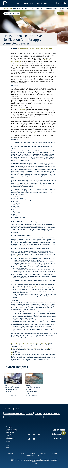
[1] (32, 117)
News (7, 443)
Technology (29, 413)
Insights (39, 3)
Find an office (58, 429)
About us (32, 3)
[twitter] (39, 433)
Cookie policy (32, 453)
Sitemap (39, 455)
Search (60, 3)
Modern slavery (43, 453)
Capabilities (25, 3)
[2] (34, 133)
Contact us (57, 438)
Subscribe (56, 434)
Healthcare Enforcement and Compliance (14, 413)
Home (4, 8)
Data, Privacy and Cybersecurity (51, 413)
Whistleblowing (54, 453)
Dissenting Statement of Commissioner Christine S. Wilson (32, 343)
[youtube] (34, 438)
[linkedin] (29, 438)
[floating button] (63, 433)
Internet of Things (9, 417)
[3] (17, 256)
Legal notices (21, 453)
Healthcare (38, 413)
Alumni (7, 447)
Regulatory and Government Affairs (24, 417)
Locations (8, 441)
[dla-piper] (6, 3)
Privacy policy (10, 453)
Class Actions (39, 417)
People (18, 3)
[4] (35, 286)
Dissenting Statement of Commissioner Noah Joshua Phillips (32, 348)
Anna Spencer (22, 48)
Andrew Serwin (48, 48)
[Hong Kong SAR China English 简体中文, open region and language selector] (64, 3)
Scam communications (30, 455)
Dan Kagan (40, 48)
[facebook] (29, 433)
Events (7, 445)
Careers (46, 3)
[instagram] (34, 433)
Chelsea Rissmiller (31, 48)
